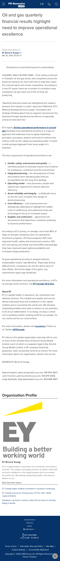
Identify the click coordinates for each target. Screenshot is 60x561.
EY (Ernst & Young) (11, 462)
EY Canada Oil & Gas (43, 283)
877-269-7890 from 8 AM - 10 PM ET (29, 536)
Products (29, 523)
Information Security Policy (31, 546)
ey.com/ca (40, 326)
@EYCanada (18, 329)
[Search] (56, 4)
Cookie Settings (18, 549)
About (29, 526)
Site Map (50, 546)
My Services (28, 529)
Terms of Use (10, 546)
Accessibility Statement (39, 549)
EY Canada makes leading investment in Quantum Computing (28, 488)
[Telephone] (49, 4)
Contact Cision (29, 519)
